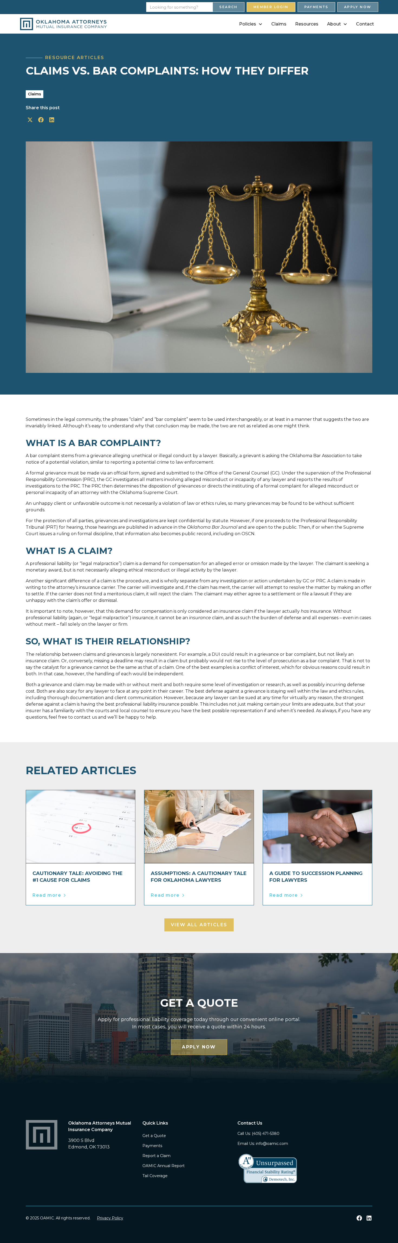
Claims (278, 24)
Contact (365, 24)
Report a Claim (156, 1155)
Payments (316, 7)
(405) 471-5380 (265, 1133)
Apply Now (357, 7)
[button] (251, 24)
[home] (63, 24)
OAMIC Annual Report (163, 1165)
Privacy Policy (110, 1218)
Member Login (271, 7)
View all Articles (199, 924)
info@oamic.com (272, 1143)
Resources (306, 24)
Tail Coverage (155, 1175)
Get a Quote (154, 1135)
